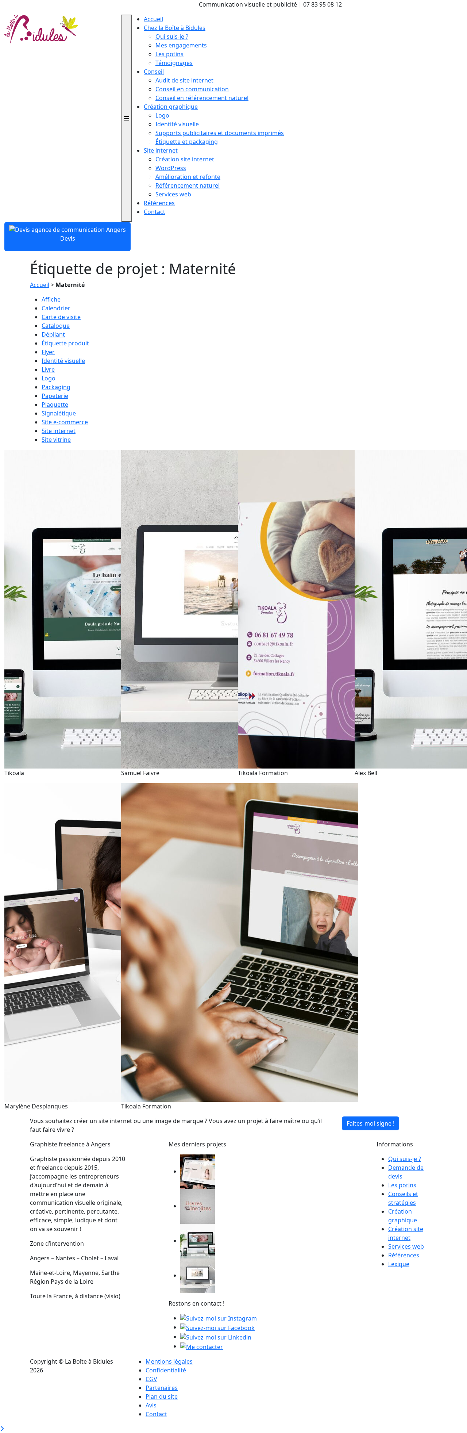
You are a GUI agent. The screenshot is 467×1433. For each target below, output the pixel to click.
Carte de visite (61, 317)
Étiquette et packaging (186, 142)
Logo (162, 115)
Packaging (56, 387)
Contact (154, 212)
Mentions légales (169, 1361)
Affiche (51, 299)
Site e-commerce (65, 422)
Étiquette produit (65, 343)
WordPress (170, 168)
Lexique (398, 1264)
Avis (151, 1405)
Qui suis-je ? (171, 36)
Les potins (169, 54)
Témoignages (174, 63)
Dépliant (53, 334)
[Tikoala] (197, 1241)
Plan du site (162, 1396)
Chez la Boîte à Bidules (174, 28)
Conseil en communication (192, 89)
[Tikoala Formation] (239, 942)
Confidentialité (166, 1370)
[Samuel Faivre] (197, 1275)
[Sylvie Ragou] (197, 1171)
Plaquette (55, 405)
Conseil (154, 72)
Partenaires (162, 1388)
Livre (48, 369)
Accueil (153, 19)
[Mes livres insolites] (197, 1206)
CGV (151, 1379)
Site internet (161, 150)
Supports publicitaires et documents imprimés (219, 133)
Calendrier (56, 308)
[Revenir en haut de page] (2, 1429)
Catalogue (56, 326)
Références (159, 203)
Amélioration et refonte (187, 177)
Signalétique (59, 413)
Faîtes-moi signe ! (370, 1123)
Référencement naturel (187, 185)
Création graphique (171, 107)
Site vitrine (56, 440)
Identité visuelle (177, 124)
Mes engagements (181, 45)
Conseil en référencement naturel (201, 98)
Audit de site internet (184, 80)
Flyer (48, 352)
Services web (173, 194)
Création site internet (184, 159)
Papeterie (55, 396)
